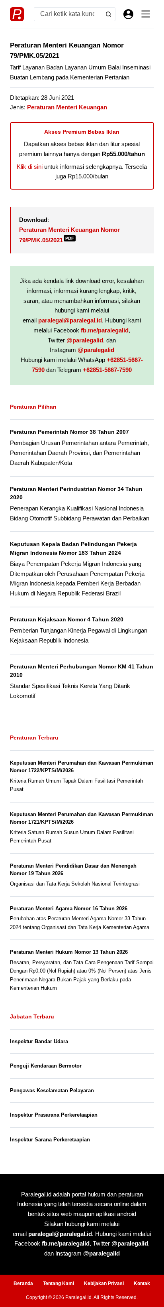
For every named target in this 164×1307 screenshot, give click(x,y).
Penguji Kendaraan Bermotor (46, 1066)
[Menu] (145, 14)
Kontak (142, 1283)
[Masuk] (128, 14)
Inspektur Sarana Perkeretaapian (50, 1140)
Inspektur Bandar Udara (39, 1041)
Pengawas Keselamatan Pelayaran (52, 1090)
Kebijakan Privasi (104, 1283)
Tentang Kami (58, 1283)
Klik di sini (30, 166)
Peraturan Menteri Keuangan (67, 107)
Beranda (23, 1283)
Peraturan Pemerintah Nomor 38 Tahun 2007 (69, 432)
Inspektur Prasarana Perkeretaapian (54, 1115)
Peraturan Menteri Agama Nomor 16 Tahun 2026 (68, 909)
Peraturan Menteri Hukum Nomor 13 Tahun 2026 (69, 952)
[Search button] (108, 14)
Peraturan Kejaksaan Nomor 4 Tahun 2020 (66, 619)
